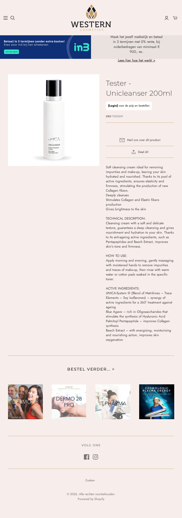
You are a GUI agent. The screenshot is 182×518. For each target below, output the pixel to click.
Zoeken (90, 480)
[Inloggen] (166, 18)
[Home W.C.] (5, 18)
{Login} (113, 105)
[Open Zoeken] (12, 18)
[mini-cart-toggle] (175, 18)
